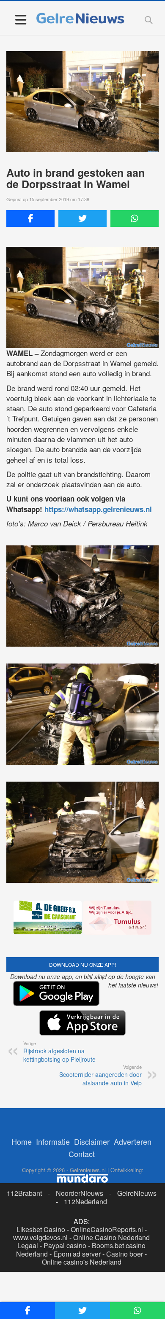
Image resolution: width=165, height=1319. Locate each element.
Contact (82, 1153)
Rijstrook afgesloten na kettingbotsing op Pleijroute (59, 1051)
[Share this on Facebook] (30, 218)
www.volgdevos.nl (40, 1237)
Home (21, 1141)
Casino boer (124, 1254)
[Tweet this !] (82, 218)
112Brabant (24, 1193)
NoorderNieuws (79, 1193)
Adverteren (132, 1141)
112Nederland (85, 1201)
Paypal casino (65, 1245)
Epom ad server (77, 1254)
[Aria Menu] (20, 19)
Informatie (53, 1141)
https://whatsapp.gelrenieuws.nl (98, 509)
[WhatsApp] (134, 218)
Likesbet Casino (40, 1229)
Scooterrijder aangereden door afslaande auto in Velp (100, 1075)
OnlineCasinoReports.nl (107, 1229)
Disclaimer (92, 1141)
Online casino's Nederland (81, 1262)
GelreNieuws (137, 1193)
